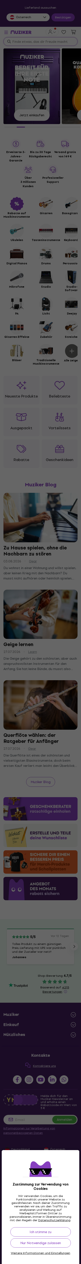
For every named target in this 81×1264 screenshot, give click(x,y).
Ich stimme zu (40, 1232)
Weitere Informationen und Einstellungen (40, 1253)
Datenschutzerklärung (54, 1220)
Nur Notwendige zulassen (40, 1243)
